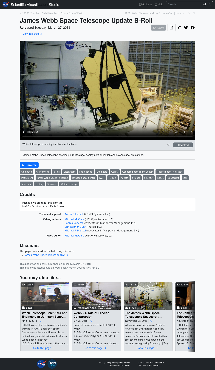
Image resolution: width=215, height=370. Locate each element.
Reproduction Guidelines (119, 365)
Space (160, 177)
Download (183, 144)
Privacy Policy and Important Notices (114, 362)
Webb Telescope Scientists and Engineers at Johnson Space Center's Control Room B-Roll (44, 314)
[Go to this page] (45, 296)
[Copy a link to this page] (179, 28)
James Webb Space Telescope (52, 177)
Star (185, 177)
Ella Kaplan (154, 365)
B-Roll (57, 171)
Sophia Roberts (74, 223)
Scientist (148, 177)
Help (160, 4)
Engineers (101, 171)
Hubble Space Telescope (170, 171)
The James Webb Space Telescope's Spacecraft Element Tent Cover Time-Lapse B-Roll (144, 314)
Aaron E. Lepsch (74, 214)
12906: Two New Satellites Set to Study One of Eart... (53, 13)
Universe (31, 165)
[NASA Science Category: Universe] (41, 321)
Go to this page (42, 348)
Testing (39, 183)
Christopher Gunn (76, 226)
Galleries (146, 4)
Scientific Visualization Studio (35, 4)
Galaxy (114, 171)
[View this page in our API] (171, 27)
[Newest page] (194, 13)
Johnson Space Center (83, 177)
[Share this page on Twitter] (186, 27)
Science (136, 177)
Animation (26, 171)
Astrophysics (42, 171)
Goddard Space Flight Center (137, 171)
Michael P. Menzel (75, 230)
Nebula (112, 177)
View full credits (32, 33)
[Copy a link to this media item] (168, 145)
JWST (102, 177)
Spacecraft (173, 177)
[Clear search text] (203, 4)
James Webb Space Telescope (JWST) (46, 255)
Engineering (85, 171)
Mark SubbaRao (157, 362)
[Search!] (209, 4)
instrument (27, 177)
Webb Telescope (69, 183)
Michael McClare (75, 219)
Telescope (26, 183)
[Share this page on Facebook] (192, 27)
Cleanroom (69, 171)
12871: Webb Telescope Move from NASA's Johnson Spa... (155, 13)
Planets (124, 177)
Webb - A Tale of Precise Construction (91, 314)
